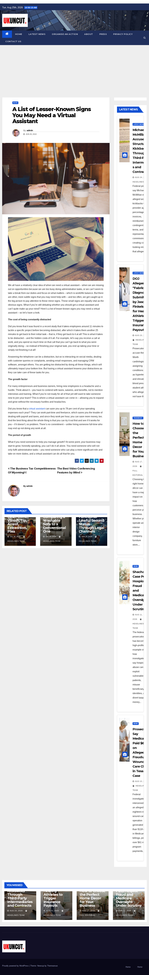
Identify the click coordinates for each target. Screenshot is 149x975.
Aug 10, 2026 (141, 781)
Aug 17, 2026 (88, 911)
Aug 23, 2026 (52, 911)
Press (103, 34)
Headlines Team (138, 626)
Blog (15, 103)
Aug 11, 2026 (124, 911)
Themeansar (52, 966)
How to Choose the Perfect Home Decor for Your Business (92, 898)
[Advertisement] (74, 67)
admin (30, 130)
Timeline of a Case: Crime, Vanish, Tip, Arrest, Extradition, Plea (18, 522)
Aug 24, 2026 (141, 177)
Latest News (37, 34)
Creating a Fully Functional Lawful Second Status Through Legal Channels (91, 520)
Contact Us (13, 41)
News (135, 566)
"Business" (137, 418)
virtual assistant (37, 408)
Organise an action (65, 34)
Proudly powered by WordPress (15, 966)
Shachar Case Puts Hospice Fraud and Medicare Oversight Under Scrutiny (128, 896)
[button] (144, 37)
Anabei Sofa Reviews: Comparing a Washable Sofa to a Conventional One (54, 520)
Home (18, 34)
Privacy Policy (123, 34)
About (88, 34)
